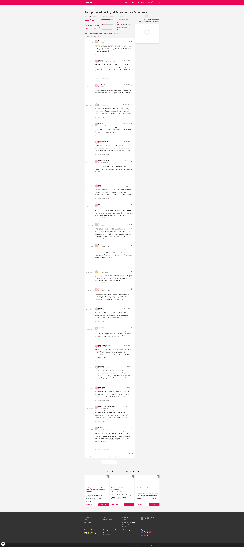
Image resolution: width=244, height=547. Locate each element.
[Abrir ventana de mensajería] (3, 544)
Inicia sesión (147, 2)
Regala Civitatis (88, 522)
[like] (107, 476)
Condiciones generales (135, 545)
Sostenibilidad (87, 521)
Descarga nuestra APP (109, 530)
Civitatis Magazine (107, 519)
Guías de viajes (106, 521)
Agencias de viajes (126, 521)
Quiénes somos (88, 517)
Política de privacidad (151, 545)
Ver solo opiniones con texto (94, 36)
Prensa (85, 519)
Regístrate (156, 2)
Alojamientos (125, 524)
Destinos (105, 517)
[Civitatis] (88, 2)
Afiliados (124, 519)
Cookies (158, 545)
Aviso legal (143, 545)
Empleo (124, 526)
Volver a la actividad (89, 8)
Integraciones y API (127, 522)
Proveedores (125, 517)
